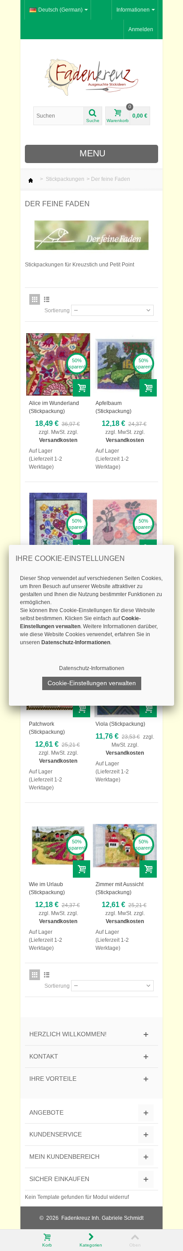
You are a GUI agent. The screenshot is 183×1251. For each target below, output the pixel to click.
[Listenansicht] (46, 299)
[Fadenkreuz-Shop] (91, 77)
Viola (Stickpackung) (120, 724)
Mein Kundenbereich (64, 1156)
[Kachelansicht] (34, 299)
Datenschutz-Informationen (91, 668)
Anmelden (140, 29)
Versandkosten (58, 440)
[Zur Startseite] (30, 179)
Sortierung (57, 310)
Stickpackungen (65, 179)
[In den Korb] (81, 388)
